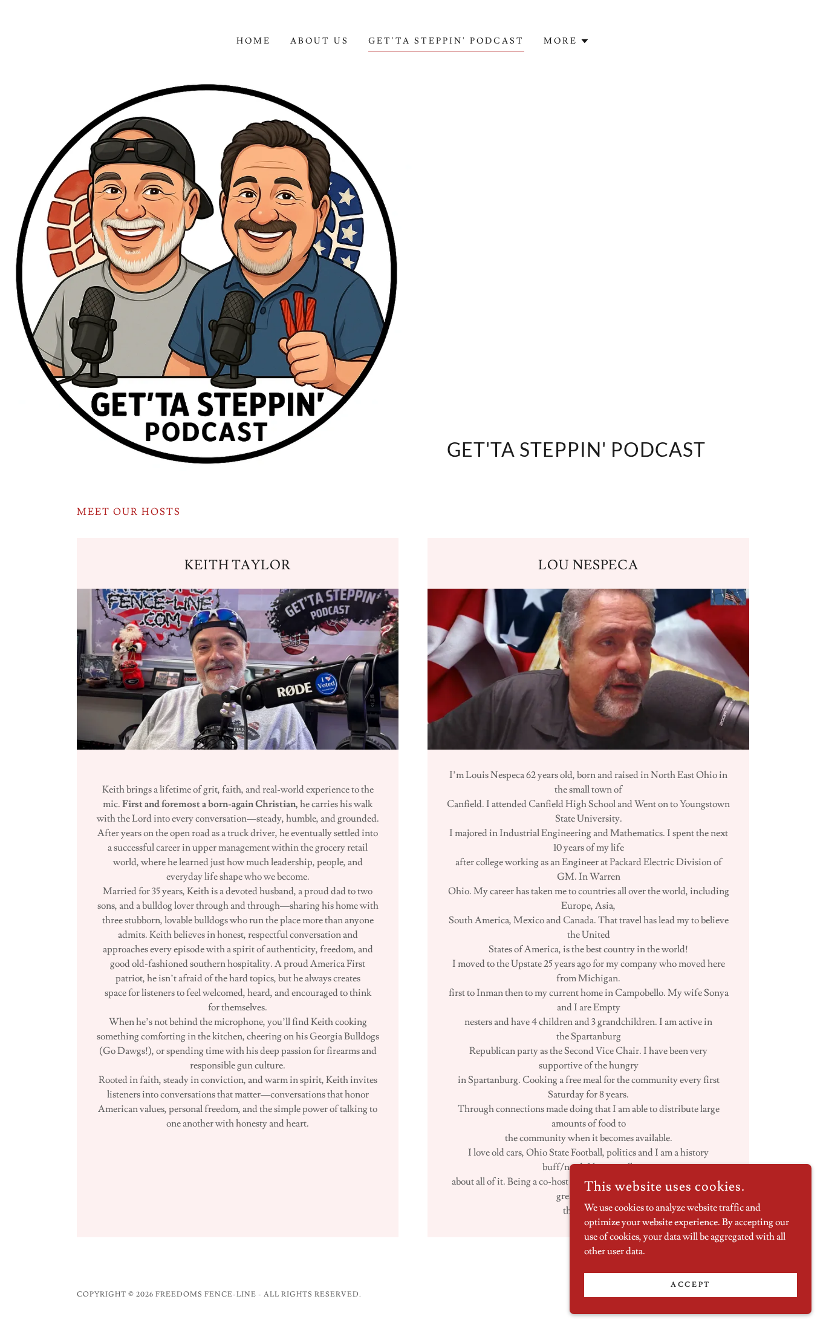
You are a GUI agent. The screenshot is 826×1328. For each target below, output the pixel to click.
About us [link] (319, 41)
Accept (690, 1284)
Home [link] (253, 41)
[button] (567, 41)
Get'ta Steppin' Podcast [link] (446, 41)
